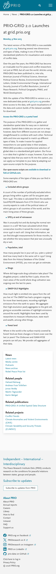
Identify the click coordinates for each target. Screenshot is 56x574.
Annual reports (10, 505)
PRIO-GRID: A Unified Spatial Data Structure (25, 406)
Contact (6, 518)
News (14, 15)
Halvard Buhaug (12, 382)
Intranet (7, 521)
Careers (6, 508)
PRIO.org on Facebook (18, 536)
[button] (50, 5)
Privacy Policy (9, 563)
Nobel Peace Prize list (15, 372)
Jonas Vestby (11, 389)
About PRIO (8, 502)
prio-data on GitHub (17, 554)
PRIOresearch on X (17, 540)
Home (6, 15)
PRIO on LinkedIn (16, 549)
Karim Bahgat (11, 395)
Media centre (11, 362)
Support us (8, 528)
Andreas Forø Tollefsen (16, 385)
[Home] (11, 5)
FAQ (5, 524)
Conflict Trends (12, 416)
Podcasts (9, 365)
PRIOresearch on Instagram (21, 545)
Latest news (10, 359)
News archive (11, 368)
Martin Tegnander (13, 392)
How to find (8, 515)
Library (6, 511)
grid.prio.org (11, 49)
